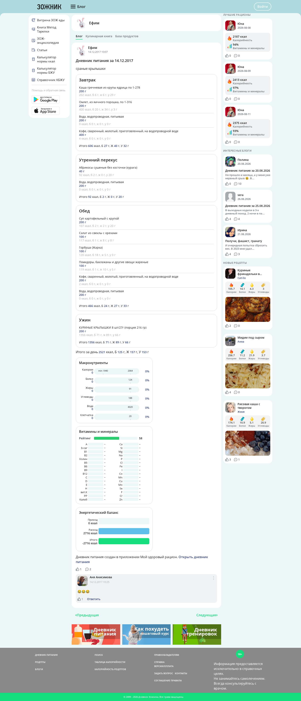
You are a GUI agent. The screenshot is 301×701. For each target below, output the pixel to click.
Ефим (94, 22)
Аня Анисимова (101, 577)
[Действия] (213, 582)
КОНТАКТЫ (181, 673)
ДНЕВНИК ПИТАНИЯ (46, 654)
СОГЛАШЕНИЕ (162, 680)
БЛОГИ (39, 669)
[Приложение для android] (49, 99)
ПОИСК (99, 654)
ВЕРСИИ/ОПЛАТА (163, 666)
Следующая (206, 615)
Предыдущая (88, 615)
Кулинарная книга (99, 36)
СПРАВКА (159, 662)
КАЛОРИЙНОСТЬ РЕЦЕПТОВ (110, 669)
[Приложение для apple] (49, 111)
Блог (79, 36)
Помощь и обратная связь (49, 90)
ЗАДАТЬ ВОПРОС (163, 673)
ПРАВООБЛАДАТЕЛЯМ (166, 654)
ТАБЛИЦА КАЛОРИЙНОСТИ (110, 662)
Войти (262, 6)
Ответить (93, 599)
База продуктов (126, 36)
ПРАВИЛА (176, 680)
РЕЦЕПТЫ (40, 662)
